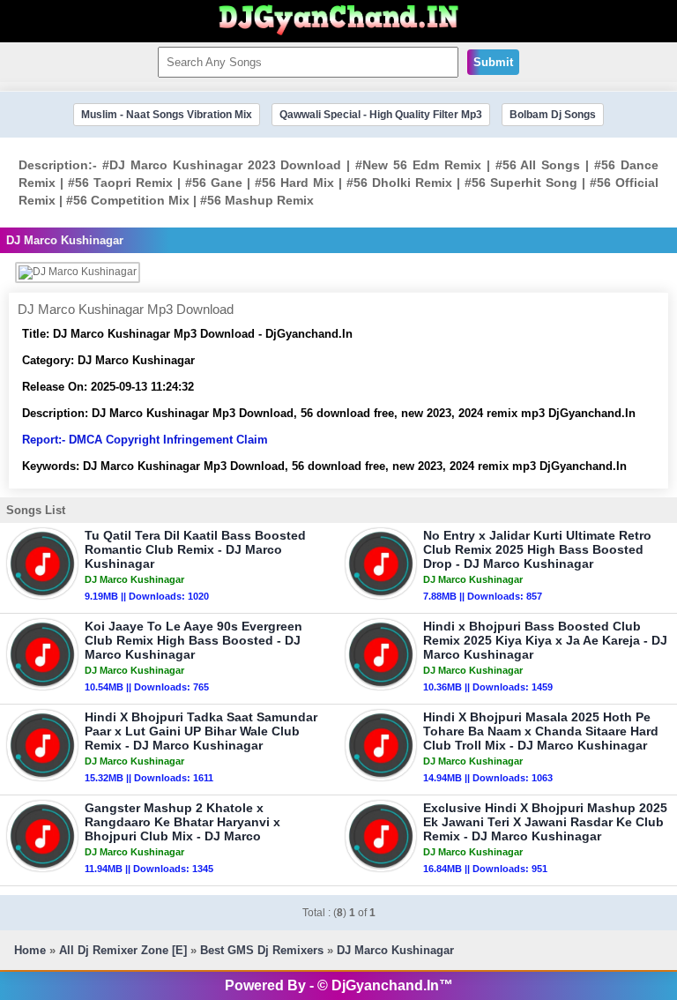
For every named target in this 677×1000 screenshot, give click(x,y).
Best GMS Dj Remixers (262, 950)
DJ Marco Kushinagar (395, 950)
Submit (493, 62)
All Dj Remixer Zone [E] (123, 950)
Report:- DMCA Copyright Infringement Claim (145, 439)
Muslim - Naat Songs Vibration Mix (166, 114)
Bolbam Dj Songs (553, 114)
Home (30, 950)
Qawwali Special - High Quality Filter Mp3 (380, 114)
